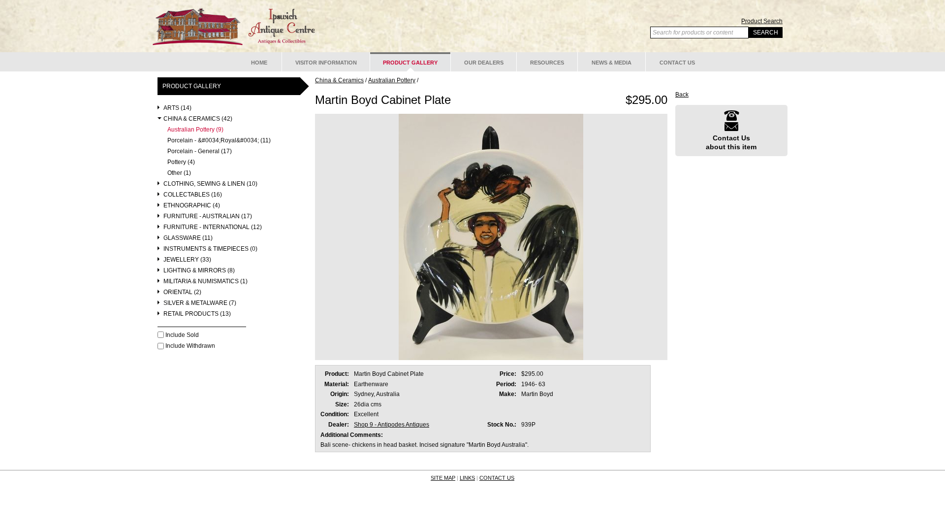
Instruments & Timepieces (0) (210, 249)
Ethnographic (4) (191, 205)
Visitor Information (326, 63)
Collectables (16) (192, 195)
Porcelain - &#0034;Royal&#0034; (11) (219, 140)
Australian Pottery (391, 80)
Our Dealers (484, 63)
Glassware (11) (188, 238)
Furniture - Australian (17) (207, 216)
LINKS (467, 478)
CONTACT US (496, 478)
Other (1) (179, 173)
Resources (547, 63)
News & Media (611, 63)
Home (259, 63)
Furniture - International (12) (212, 227)
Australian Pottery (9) (195, 130)
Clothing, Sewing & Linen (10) (210, 184)
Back (682, 94)
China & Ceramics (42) (197, 119)
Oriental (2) (182, 292)
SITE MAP (443, 478)
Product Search (762, 21)
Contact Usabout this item (731, 142)
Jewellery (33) (187, 260)
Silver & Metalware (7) (199, 303)
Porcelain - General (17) (199, 151)
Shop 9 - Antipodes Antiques (391, 424)
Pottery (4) (181, 162)
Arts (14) (177, 108)
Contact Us (677, 63)
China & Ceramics (339, 80)
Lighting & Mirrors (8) (199, 270)
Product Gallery (410, 63)
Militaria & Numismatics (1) (205, 281)
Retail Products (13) (197, 314)
